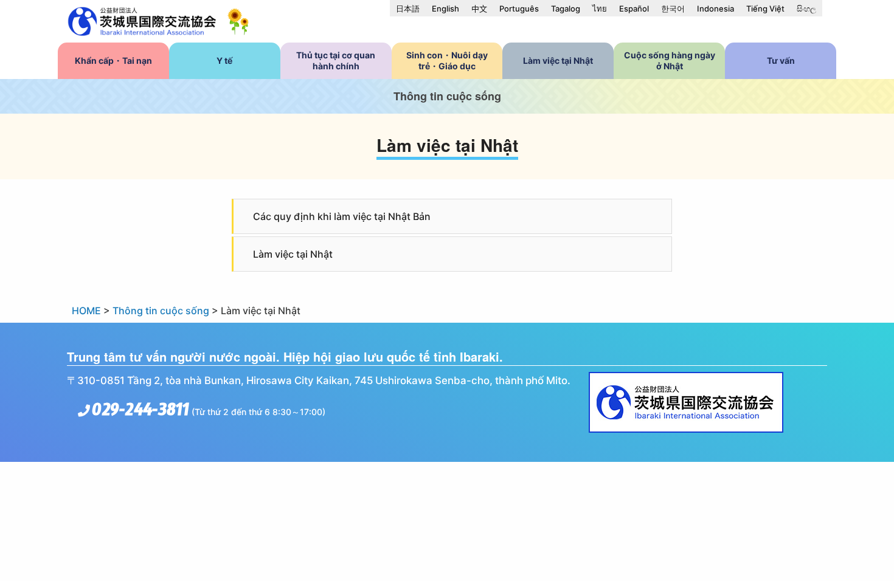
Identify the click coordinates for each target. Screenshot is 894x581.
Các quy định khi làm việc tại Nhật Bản (342, 216)
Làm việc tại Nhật (293, 254)
